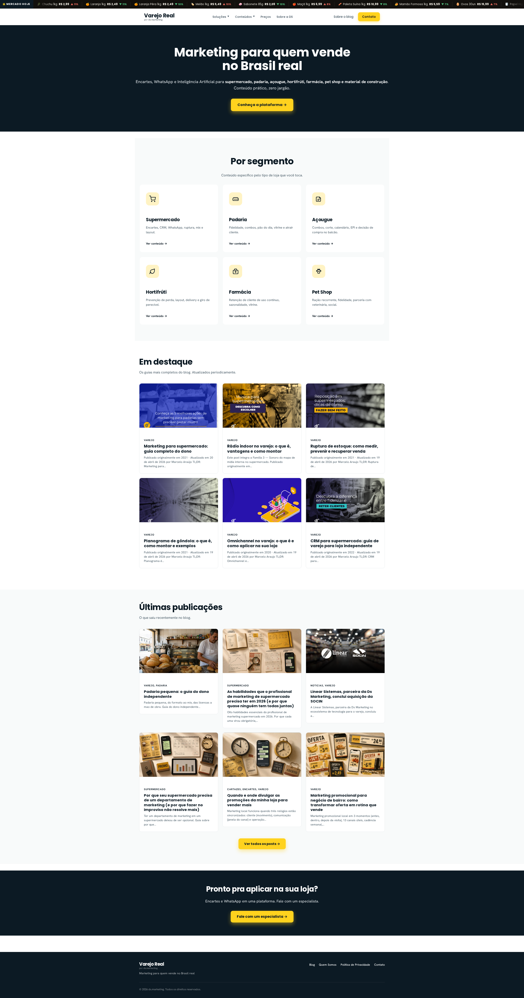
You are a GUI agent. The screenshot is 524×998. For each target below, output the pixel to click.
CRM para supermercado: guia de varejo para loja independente (345, 544)
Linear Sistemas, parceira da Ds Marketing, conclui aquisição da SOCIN (342, 696)
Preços (266, 17)
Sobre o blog (343, 17)
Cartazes (234, 789)
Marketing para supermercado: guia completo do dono (176, 449)
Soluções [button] (220, 17)
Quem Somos (328, 964)
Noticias (317, 685)
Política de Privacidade (355, 964)
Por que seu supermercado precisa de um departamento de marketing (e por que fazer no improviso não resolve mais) (178, 802)
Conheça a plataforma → (262, 104)
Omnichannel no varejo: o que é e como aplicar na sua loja (260, 544)
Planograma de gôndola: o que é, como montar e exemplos (178, 544)
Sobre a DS (285, 17)
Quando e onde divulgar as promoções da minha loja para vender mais (257, 800)
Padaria (161, 685)
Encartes (249, 789)
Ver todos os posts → (262, 843)
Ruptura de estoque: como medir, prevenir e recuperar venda (344, 449)
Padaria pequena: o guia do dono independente (176, 694)
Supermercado (238, 685)
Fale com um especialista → (262, 916)
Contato (369, 17)
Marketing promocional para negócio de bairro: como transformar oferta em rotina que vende (343, 802)
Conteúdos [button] (245, 17)
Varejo (149, 440)
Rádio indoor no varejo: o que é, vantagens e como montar (259, 449)
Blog (312, 964)
